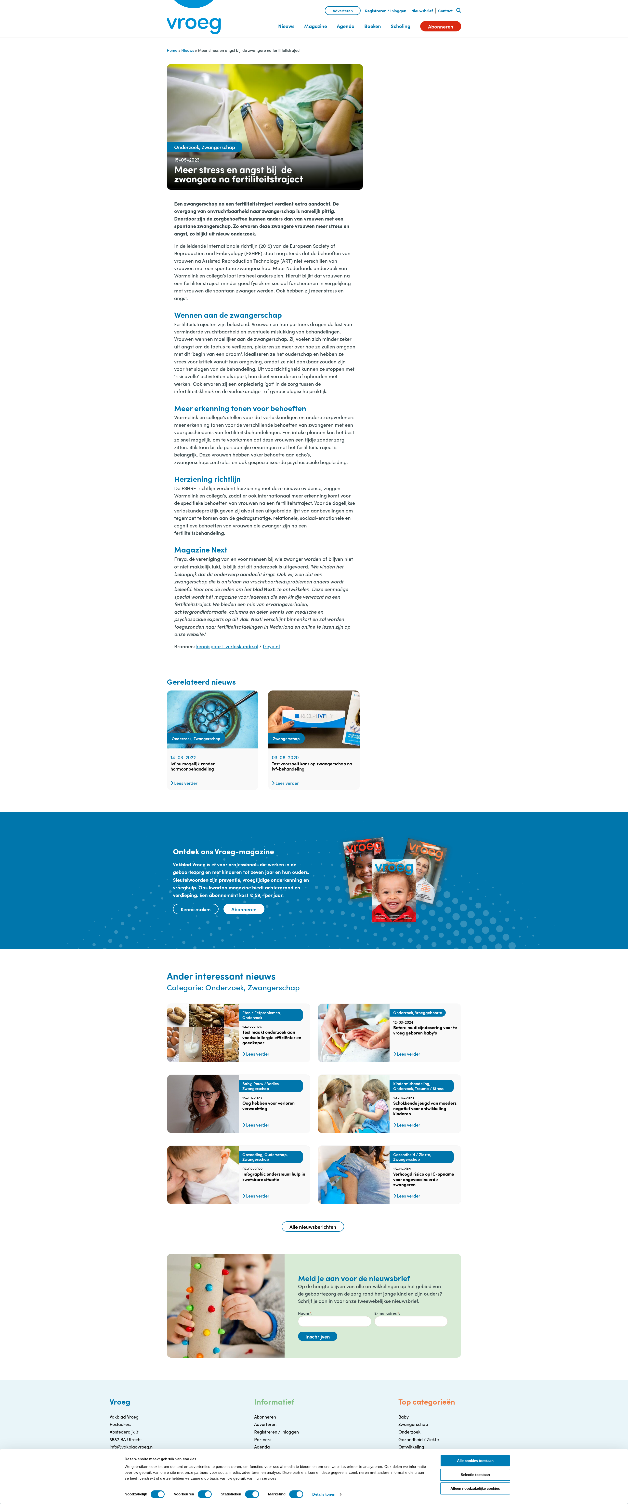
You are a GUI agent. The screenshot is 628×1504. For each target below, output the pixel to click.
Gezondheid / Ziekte (418, 1439)
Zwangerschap (413, 1424)
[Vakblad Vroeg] (194, 17)
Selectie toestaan (475, 1475)
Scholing (400, 26)
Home (172, 50)
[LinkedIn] (414, 85)
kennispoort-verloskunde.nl (227, 646)
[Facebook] (388, 85)
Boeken (372, 26)
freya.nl (271, 646)
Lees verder (185, 783)
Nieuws (286, 26)
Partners (262, 1439)
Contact (445, 10)
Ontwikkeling (411, 1447)
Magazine (315, 26)
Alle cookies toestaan (475, 1461)
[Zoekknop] (458, 10)
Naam (304, 1313)
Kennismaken (196, 909)
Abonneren (440, 26)
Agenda (345, 26)
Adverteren (343, 10)
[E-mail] (427, 85)
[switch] (205, 1494)
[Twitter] (401, 85)
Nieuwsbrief (422, 10)
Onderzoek (409, 1432)
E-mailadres (386, 1313)
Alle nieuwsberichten (312, 1226)
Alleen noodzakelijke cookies (475, 1488)
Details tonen (323, 1494)
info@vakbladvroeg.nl (132, 1447)
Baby (403, 1417)
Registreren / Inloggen (385, 10)
